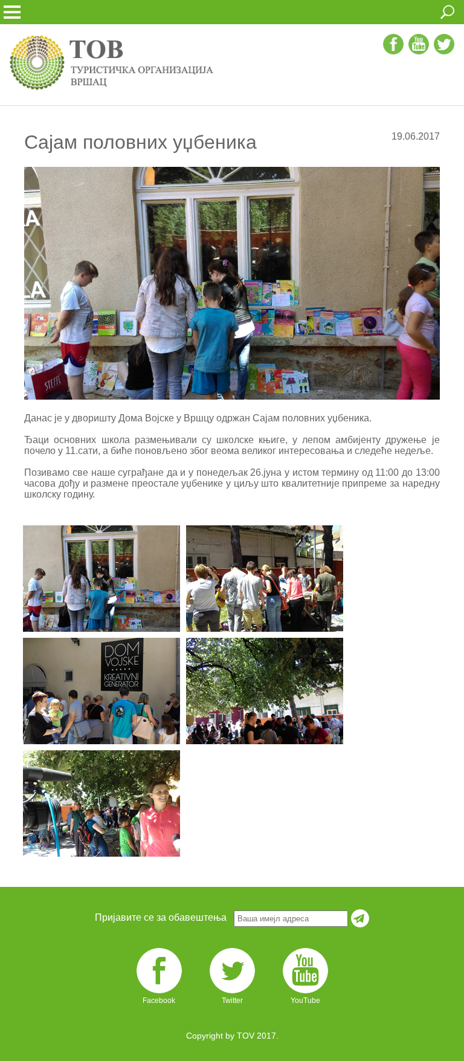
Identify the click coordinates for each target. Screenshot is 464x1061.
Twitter (232, 1000)
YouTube (305, 1000)
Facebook (159, 1000)
